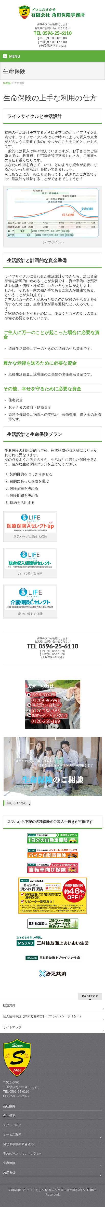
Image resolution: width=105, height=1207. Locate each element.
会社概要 (9, 1115)
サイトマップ (12, 1027)
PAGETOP (90, 996)
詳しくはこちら (17, 802)
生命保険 (9, 1163)
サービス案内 (12, 1134)
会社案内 (9, 1106)
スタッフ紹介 (12, 1125)
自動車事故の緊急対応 (18, 1144)
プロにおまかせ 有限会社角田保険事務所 (54, 1190)
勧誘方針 (9, 1005)
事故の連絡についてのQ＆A (22, 1153)
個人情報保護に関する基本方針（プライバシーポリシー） (43, 1016)
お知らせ (9, 1172)
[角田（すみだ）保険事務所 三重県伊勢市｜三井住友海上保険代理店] (52, 14)
